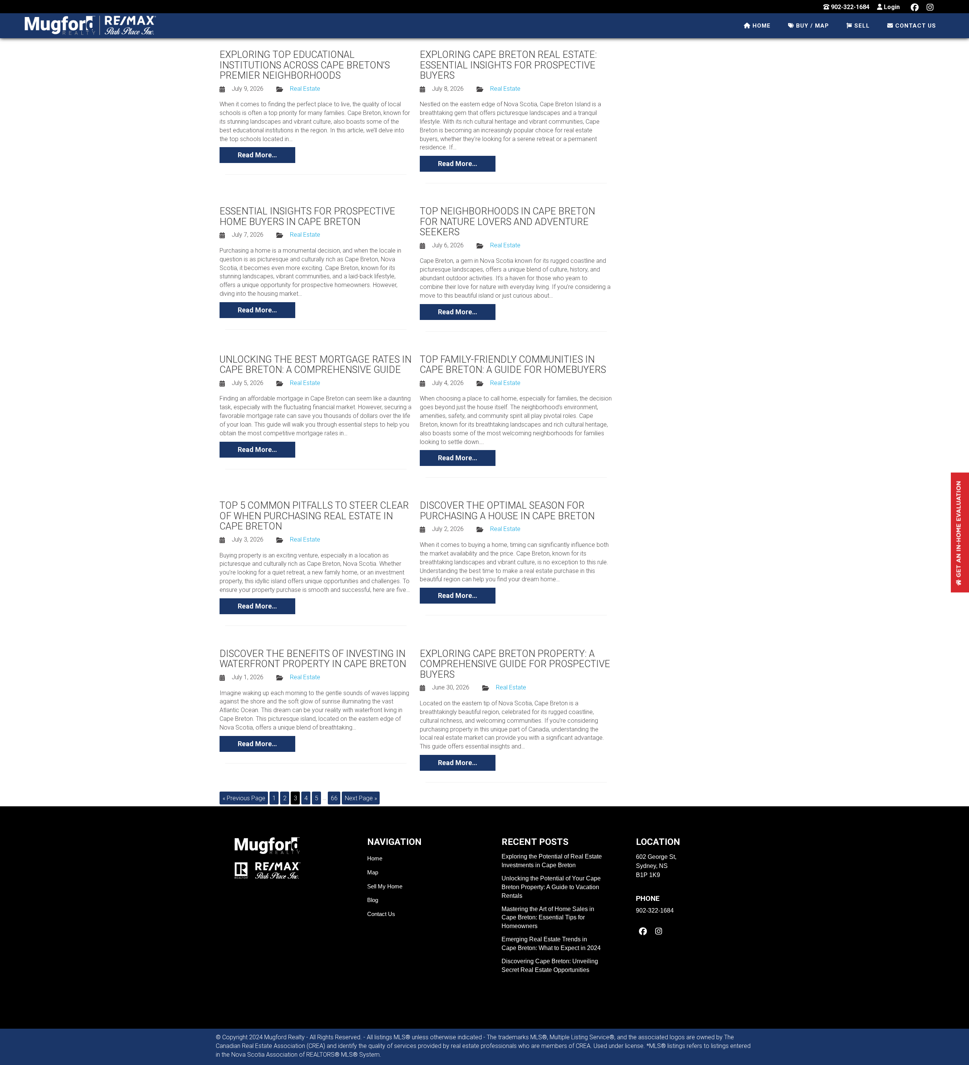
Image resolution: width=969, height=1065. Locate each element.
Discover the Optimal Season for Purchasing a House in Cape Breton (507, 511)
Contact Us (381, 914)
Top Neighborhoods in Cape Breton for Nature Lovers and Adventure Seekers (507, 222)
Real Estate (305, 88)
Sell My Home (384, 886)
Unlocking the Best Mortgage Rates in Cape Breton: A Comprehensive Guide (315, 365)
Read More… (257, 155)
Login (891, 7)
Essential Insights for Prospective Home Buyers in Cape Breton (307, 216)
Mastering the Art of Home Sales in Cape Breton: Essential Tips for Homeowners (548, 918)
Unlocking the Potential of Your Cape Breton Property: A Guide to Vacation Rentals (551, 887)
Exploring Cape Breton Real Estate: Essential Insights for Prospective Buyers (508, 65)
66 (334, 797)
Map (372, 872)
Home (374, 858)
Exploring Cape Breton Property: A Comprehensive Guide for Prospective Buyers (515, 664)
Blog (372, 900)
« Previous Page (244, 797)
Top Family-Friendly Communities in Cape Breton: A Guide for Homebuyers (513, 365)
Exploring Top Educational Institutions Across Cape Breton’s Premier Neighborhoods (305, 65)
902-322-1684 (849, 7)
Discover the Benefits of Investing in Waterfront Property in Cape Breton (313, 659)
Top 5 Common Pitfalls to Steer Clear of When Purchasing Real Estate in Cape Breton (314, 516)
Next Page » (361, 797)
